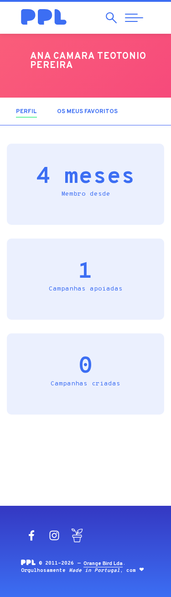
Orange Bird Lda (103, 564)
